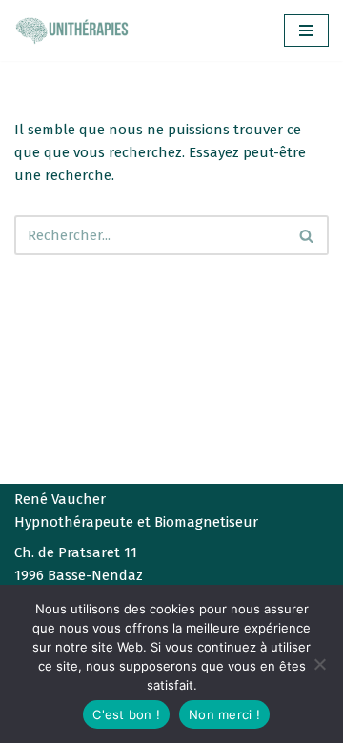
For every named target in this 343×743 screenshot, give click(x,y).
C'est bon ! (126, 714)
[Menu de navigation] (306, 30)
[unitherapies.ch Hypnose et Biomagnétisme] (71, 30)
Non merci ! (224, 714)
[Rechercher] (307, 235)
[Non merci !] (319, 663)
